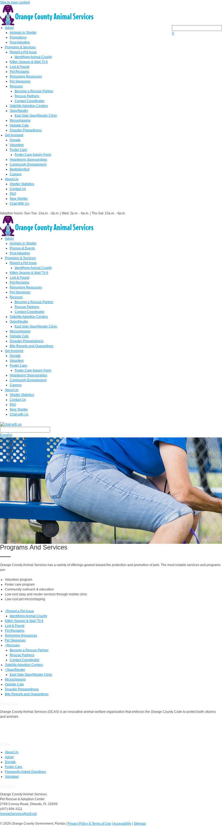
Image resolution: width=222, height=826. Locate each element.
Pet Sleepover (20, 81)
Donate (15, 140)
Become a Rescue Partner (34, 91)
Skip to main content (15, 2)
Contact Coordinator (29, 101)
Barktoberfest (19, 169)
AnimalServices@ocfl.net (18, 814)
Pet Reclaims (19, 72)
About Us (11, 179)
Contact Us (18, 189)
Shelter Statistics (22, 184)
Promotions (18, 37)
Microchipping (20, 120)
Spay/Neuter (19, 111)
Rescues (16, 86)
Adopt (9, 28)
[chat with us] (111, 424)
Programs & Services (20, 47)
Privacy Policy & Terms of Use (89, 823)
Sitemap (140, 823)
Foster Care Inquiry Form (33, 155)
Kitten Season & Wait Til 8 (29, 62)
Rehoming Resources (26, 76)
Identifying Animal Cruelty (33, 57)
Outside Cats (19, 125)
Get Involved (14, 135)
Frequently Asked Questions (25, 772)
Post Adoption (20, 42)
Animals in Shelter (23, 32)
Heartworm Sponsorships (28, 159)
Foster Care (18, 150)
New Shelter (19, 199)
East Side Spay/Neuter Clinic (36, 115)
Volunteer (17, 145)
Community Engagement (28, 164)
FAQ (13, 194)
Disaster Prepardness (26, 130)
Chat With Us (19, 203)
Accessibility (122, 823)
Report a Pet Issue (23, 52)
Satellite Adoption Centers (29, 106)
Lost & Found (19, 67)
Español (6, 435)
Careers (16, 174)
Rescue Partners (27, 96)
